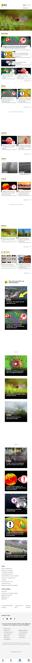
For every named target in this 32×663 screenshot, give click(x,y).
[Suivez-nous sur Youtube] (11, 619)
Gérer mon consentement (8, 577)
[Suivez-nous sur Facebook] (3, 619)
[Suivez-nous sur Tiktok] (14, 619)
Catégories (25, 8)
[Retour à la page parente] (2, 7)
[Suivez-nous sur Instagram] (7, 619)
